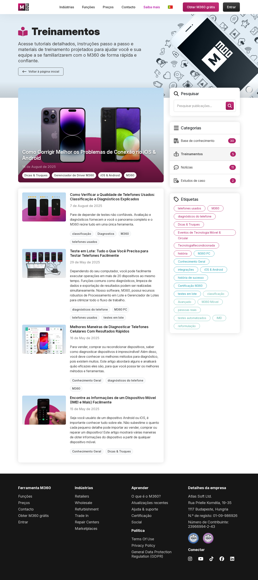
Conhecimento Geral (86, 380)
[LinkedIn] (232, 558)
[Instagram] (190, 558)
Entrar (231, 7)
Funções (88, 7)
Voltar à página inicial (43, 71)
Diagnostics (106, 233)
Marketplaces (86, 528)
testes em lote (114, 317)
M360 (130, 175)
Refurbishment (87, 509)
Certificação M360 (190, 285)
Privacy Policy (143, 545)
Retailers (82, 496)
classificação (81, 233)
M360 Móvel (210, 302)
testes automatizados (192, 318)
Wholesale (83, 503)
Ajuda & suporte (144, 509)
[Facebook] (222, 558)
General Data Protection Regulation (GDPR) (151, 554)
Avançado (184, 302)
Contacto (128, 7)
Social (136, 522)
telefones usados (84, 241)
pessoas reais (187, 310)
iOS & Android (110, 175)
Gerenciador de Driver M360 (74, 175)
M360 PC (120, 309)
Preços (108, 7)
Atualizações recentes (149, 503)
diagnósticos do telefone (90, 309)
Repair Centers (87, 522)
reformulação (187, 326)
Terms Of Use (142, 539)
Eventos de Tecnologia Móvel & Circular (199, 233)
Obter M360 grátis (201, 7)
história (182, 253)
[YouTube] (200, 558)
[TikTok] (211, 558)
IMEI (219, 318)
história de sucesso (191, 277)
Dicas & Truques (36, 175)
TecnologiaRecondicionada (196, 245)
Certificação (141, 515)
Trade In (81, 515)
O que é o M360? (146, 496)
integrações (186, 269)
